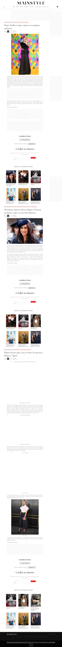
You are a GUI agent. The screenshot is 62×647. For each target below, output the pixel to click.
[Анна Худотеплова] (8, 31)
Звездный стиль (9, 22)
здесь (32, 643)
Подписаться (33, 581)
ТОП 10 (48, 6)
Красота (21, 6)
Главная (5, 22)
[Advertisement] (55, 88)
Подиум (17, 6)
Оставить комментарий (25, 139)
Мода (14, 6)
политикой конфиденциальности (28, 159)
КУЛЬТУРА (36, 6)
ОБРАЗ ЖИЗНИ (31, 6)
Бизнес (40, 6)
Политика (44, 6)
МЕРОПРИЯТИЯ (26, 6)
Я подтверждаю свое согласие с (24, 159)
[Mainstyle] (31, 3)
